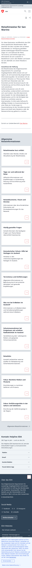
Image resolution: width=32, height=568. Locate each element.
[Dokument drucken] (26, 17)
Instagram (22, 509)
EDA (6, 11)
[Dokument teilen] (30, 17)
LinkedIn (16, 512)
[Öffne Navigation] (29, 11)
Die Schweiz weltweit (9, 530)
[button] (29, 477)
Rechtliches (12, 557)
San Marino (23, 123)
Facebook (7, 509)
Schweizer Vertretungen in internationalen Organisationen (12, 536)
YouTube (6, 512)
